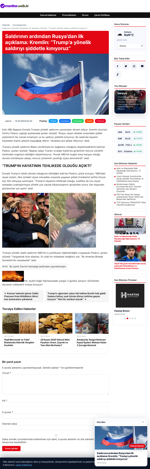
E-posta (7, 412)
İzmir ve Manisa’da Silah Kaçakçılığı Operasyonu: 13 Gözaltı (128, 170)
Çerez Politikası (102, 15)
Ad (4, 400)
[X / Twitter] (125, 66)
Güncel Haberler (48, 15)
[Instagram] (134, 66)
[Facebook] (117, 66)
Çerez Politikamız (24, 465)
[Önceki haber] (134, 94)
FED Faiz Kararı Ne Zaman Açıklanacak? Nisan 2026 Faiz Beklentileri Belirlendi (129, 196)
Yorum (6, 372)
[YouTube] (142, 66)
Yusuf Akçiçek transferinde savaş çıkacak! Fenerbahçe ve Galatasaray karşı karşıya (130, 178)
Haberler (6, 25)
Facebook (65, 121)
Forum (85, 15)
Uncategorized (19, 25)
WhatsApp (78, 121)
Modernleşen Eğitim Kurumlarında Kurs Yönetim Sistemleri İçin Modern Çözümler (128, 187)
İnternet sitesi (9, 423)
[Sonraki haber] (141, 94)
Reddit (89, 121)
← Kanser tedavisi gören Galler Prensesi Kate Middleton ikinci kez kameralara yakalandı (21, 296)
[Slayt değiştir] (125, 318)
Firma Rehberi (69, 15)
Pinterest (100, 121)
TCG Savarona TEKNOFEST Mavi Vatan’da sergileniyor (131, 203)
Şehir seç (122, 40)
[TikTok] (117, 74)
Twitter (53, 121)
